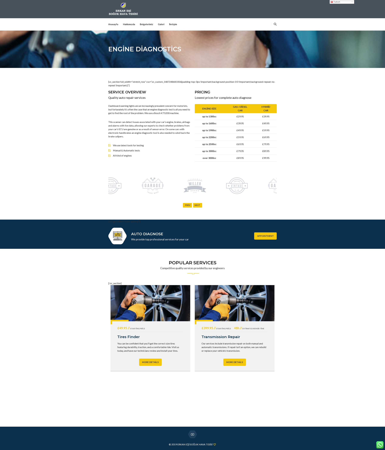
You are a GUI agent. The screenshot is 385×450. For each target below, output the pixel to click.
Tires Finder (128, 337)
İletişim (173, 24)
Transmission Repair (221, 337)
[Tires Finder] (150, 303)
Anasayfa (113, 24)
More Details (150, 362)
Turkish (336, 2)
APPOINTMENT (265, 236)
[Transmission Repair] (234, 303)
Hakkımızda (129, 24)
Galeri (161, 24)
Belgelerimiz (146, 24)
